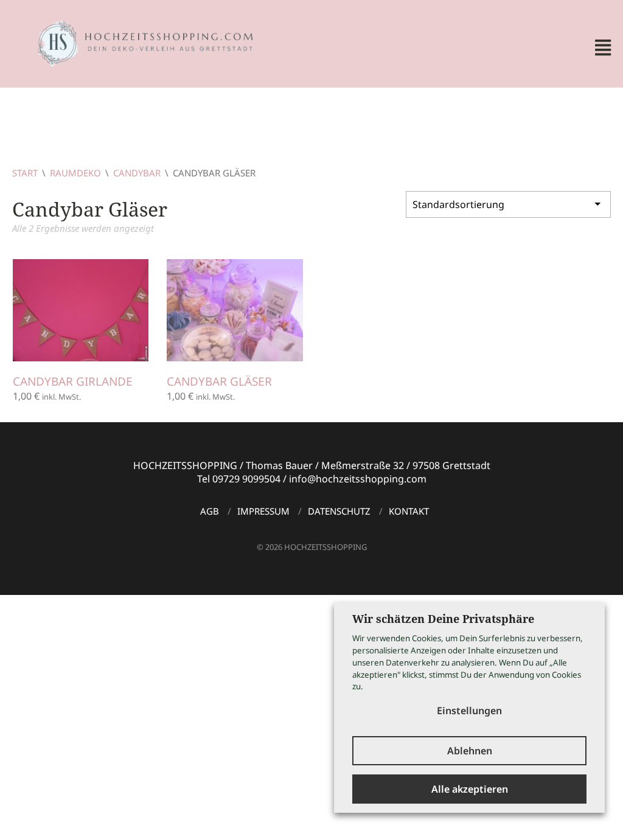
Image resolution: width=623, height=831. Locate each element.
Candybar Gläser (219, 381)
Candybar (137, 173)
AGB (209, 511)
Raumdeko (75, 173)
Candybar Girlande (73, 381)
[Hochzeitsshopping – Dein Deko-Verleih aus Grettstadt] (134, 42)
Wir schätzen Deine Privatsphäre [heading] (443, 618)
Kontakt (409, 511)
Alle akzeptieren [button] (469, 789)
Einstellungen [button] (469, 710)
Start (25, 173)
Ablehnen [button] (469, 750)
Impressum (263, 511)
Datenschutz (339, 511)
